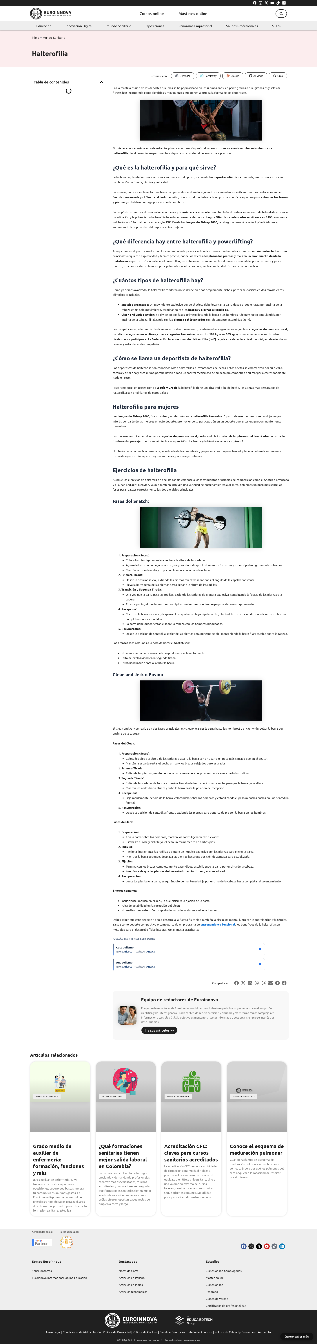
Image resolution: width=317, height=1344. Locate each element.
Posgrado (212, 1291)
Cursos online (152, 13)
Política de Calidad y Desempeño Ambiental (243, 1332)
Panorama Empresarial (195, 26)
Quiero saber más (297, 1336)
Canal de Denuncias (172, 1332)
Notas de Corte (129, 1270)
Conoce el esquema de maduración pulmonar (257, 1149)
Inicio (35, 37)
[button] (281, 13)
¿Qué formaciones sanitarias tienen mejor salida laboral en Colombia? (123, 1156)
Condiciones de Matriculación (82, 1332)
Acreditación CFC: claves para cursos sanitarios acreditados (191, 1153)
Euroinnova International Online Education (59, 1277)
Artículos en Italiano (132, 1277)
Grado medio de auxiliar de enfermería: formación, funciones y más (58, 1159)
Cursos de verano (217, 1298)
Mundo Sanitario (119, 26)
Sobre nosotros (42, 1270)
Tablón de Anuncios (199, 1332)
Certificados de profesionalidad (226, 1305)
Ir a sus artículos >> (159, 1030)
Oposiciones (155, 26)
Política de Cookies (145, 1332)
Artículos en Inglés (131, 1284)
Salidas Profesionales (242, 26)
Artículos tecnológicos (133, 1291)
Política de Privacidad (117, 1332)
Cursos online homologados (224, 1270)
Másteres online (192, 13)
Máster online (215, 1277)
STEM (276, 26)
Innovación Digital (79, 26)
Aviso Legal (53, 1332)
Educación (43, 26)
